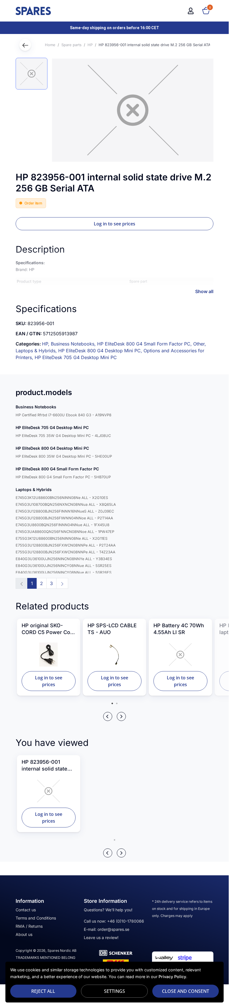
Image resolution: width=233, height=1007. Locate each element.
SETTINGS (114, 991)
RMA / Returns (29, 926)
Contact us (26, 909)
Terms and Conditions (36, 918)
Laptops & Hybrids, (37, 350)
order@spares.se (113, 929)
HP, (46, 344)
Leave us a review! (101, 937)
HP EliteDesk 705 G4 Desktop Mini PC (76, 357)
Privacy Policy (172, 976)
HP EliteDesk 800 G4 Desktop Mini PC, (100, 350)
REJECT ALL (43, 991)
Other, (199, 344)
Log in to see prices (114, 224)
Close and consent (185, 991)
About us (24, 934)
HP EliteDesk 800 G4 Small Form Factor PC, (145, 344)
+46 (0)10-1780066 (125, 921)
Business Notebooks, (74, 344)
